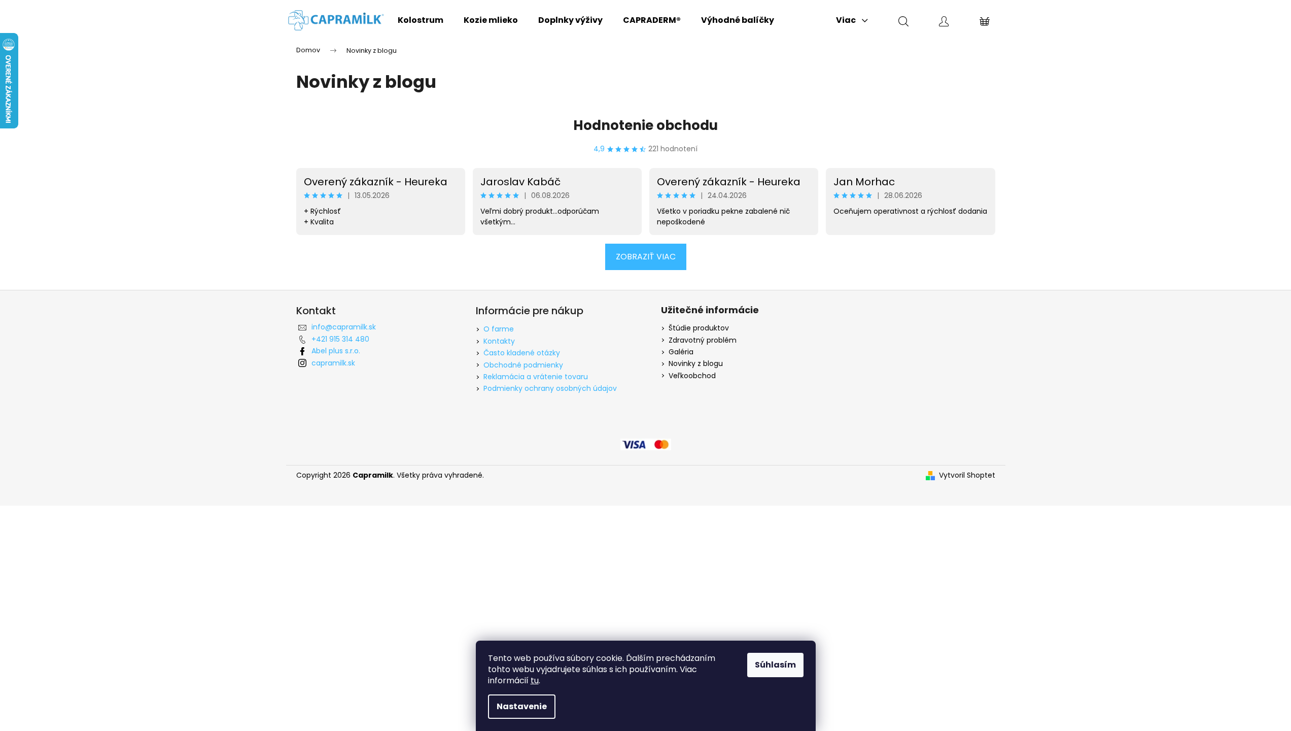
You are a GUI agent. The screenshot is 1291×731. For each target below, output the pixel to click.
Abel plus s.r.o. (335, 351)
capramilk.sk (333, 363)
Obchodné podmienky (523, 365)
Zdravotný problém (703, 340)
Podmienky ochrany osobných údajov (550, 388)
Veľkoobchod (692, 376)
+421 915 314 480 (340, 339)
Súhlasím (775, 665)
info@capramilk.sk (343, 327)
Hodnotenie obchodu (645, 125)
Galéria (681, 352)
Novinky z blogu (696, 364)
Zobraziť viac (646, 256)
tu (535, 680)
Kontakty (499, 341)
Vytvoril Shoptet (967, 475)
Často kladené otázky (521, 353)
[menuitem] (420, 20)
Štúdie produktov (699, 328)
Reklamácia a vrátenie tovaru (535, 377)
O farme (498, 329)
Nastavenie (522, 706)
